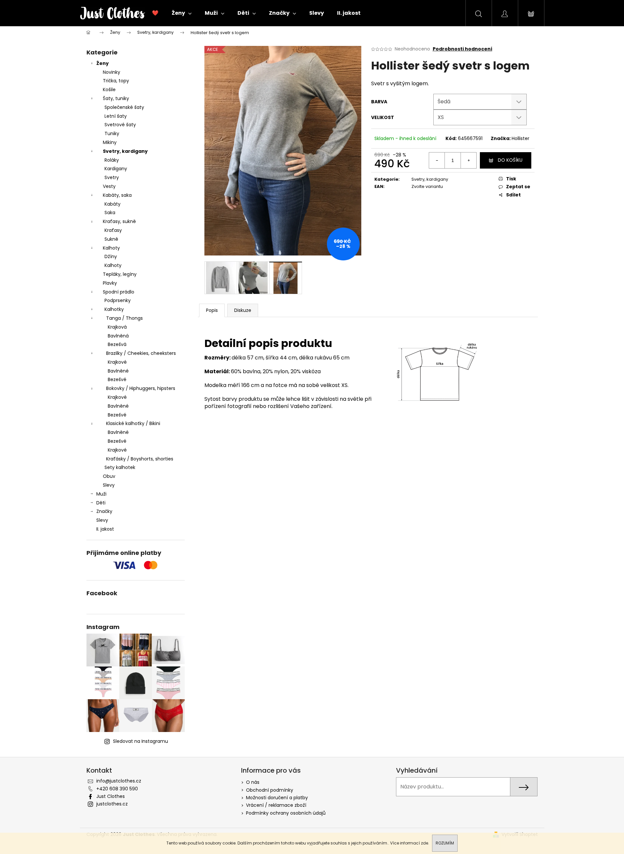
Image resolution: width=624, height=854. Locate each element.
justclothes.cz (112, 804)
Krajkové (117, 362)
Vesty (109, 186)
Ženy (102, 63)
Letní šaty (115, 116)
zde (424, 843)
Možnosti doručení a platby (277, 797)
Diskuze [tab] (242, 310)
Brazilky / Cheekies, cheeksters (141, 353)
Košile (109, 89)
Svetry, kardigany (125, 151)
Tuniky (111, 133)
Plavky (110, 283)
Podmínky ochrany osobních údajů (286, 813)
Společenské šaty (124, 107)
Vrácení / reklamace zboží (276, 805)
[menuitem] (155, 13)
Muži (101, 494)
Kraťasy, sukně (119, 221)
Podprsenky (117, 300)
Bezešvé (117, 379)
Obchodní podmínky (269, 790)
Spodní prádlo (118, 292)
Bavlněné (118, 371)
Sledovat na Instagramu (140, 741)
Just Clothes (110, 796)
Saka (109, 212)
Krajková (117, 327)
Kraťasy (113, 230)
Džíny (110, 256)
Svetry (111, 177)
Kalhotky (114, 309)
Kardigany (115, 168)
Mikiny (110, 142)
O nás (252, 782)
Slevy (109, 485)
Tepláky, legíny (120, 274)
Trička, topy (116, 80)
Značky (104, 511)
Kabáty (112, 204)
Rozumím (445, 843)
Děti (100, 502)
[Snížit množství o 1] (437, 160)
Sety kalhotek (119, 467)
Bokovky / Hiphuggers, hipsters (140, 388)
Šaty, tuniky (116, 98)
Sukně (111, 239)
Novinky (111, 72)
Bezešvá (117, 344)
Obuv (109, 476)
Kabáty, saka (117, 195)
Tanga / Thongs (124, 318)
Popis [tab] (212, 310)
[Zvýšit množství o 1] (468, 160)
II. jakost (105, 529)
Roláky (111, 160)
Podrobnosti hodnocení (462, 49)
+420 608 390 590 (117, 788)
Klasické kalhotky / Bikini (133, 423)
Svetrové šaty (120, 124)
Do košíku (510, 160)
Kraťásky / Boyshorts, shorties (139, 459)
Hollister (520, 138)
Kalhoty (111, 248)
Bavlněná (118, 336)
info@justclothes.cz (118, 781)
